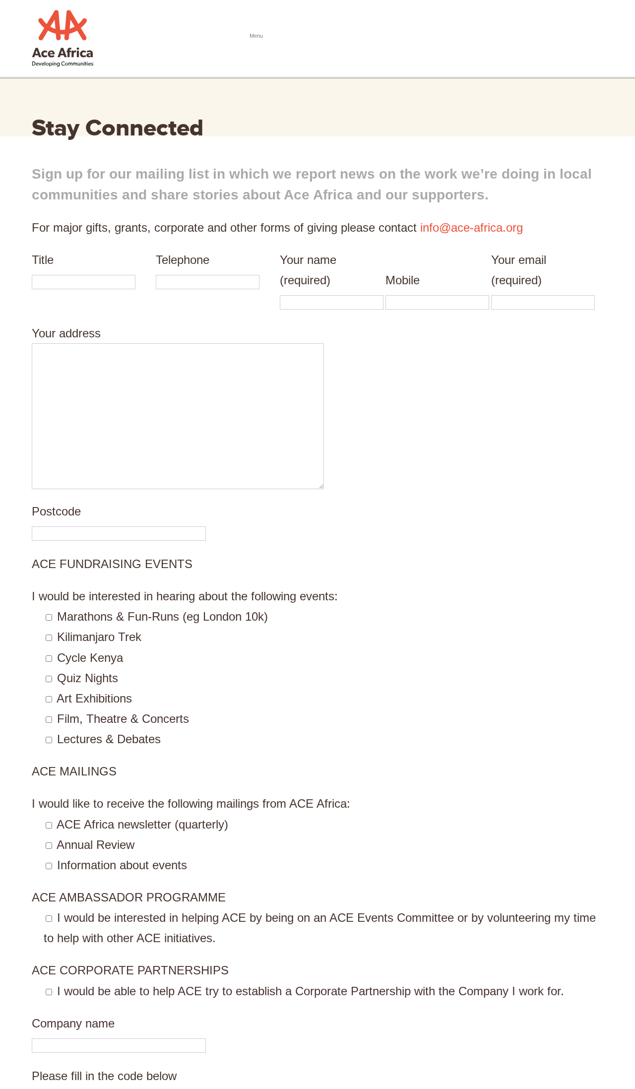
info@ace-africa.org (471, 227)
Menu (591, 36)
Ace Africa (63, 38)
